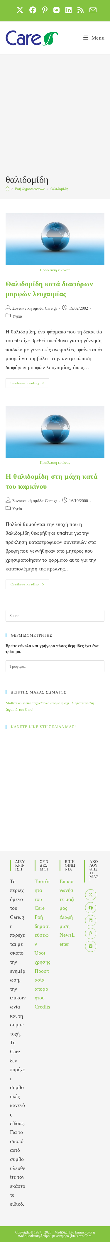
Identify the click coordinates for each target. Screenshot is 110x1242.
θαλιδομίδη (59, 189)
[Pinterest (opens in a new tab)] (44, 9)
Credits (42, 1007)
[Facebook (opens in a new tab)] (32, 9)
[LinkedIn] (90, 920)
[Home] (7, 189)
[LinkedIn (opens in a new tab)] (68, 9)
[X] (90, 894)
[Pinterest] (90, 933)
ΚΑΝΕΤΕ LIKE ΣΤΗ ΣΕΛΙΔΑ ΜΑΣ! (43, 727)
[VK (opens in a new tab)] (56, 9)
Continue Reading (30, 384)
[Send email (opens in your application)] (92, 9)
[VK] (90, 946)
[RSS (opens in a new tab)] (81, 9)
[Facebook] (90, 907)
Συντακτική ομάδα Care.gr (34, 308)
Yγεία (17, 316)
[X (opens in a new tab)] (19, 9)
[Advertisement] (55, 115)
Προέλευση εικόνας (55, 270)
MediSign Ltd (64, 1232)
